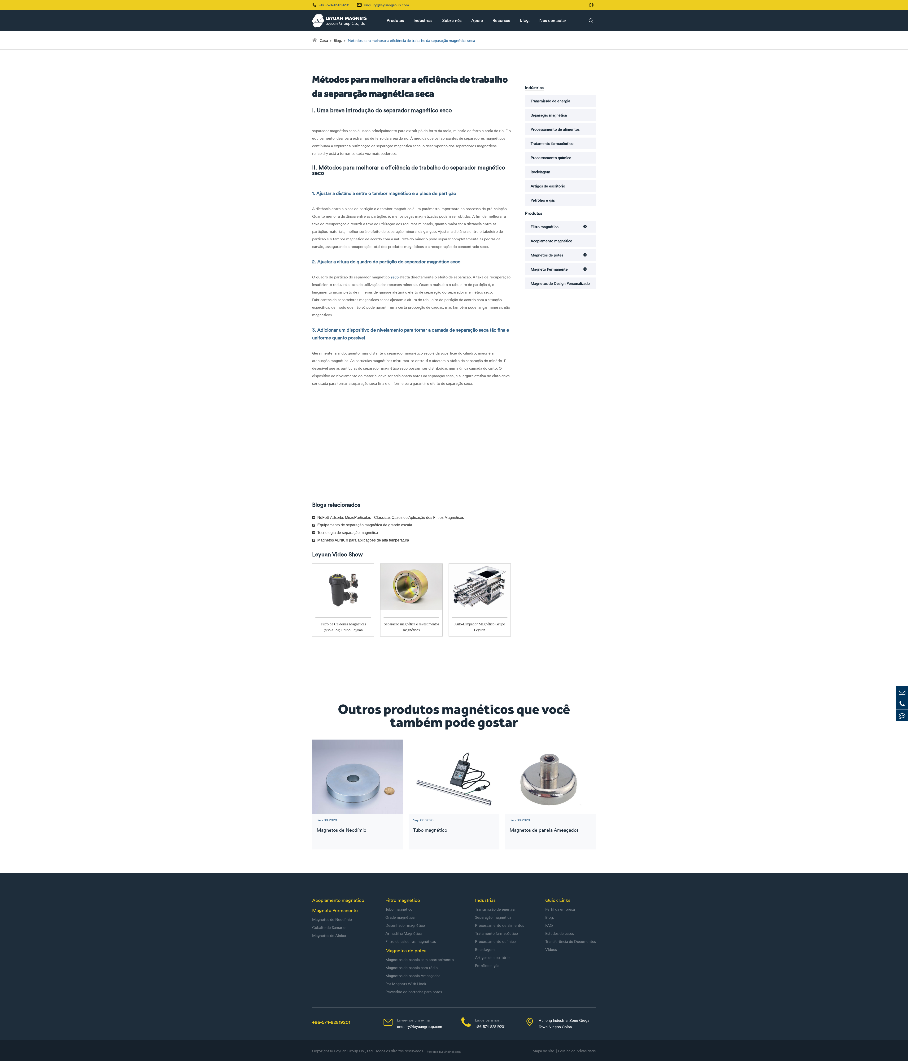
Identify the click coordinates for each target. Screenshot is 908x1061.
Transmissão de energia (550, 101)
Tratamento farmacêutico (552, 143)
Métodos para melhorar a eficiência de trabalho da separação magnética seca (411, 40)
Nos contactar (552, 20)
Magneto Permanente (549, 269)
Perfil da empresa (560, 909)
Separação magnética (549, 115)
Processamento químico (551, 157)
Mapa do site (544, 1050)
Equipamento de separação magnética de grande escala (364, 525)
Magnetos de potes (547, 255)
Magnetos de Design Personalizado (560, 283)
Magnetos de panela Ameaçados (544, 830)
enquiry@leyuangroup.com (386, 5)
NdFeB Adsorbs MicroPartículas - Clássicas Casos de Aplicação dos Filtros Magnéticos (390, 517)
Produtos (395, 20)
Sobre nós (452, 20)
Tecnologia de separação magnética (347, 533)
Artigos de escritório (548, 186)
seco (395, 277)
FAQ (549, 925)
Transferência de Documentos (570, 941)
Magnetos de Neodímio (341, 830)
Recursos (501, 20)
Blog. (525, 20)
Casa (324, 40)
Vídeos (551, 949)
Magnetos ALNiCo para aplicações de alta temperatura (363, 540)
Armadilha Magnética (403, 933)
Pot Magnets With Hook (405, 983)
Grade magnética (400, 917)
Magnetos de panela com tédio (411, 967)
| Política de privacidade (576, 1050)
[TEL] (902, 704)
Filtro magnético (545, 226)
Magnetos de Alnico (329, 935)
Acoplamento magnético (551, 240)
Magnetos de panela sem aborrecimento (419, 959)
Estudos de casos (559, 933)
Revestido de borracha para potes (413, 991)
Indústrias (423, 20)
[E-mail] (902, 692)
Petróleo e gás (543, 200)
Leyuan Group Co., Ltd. (354, 1050)
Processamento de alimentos (555, 129)
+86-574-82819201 (331, 1022)
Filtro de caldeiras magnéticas (410, 941)
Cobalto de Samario (328, 927)
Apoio (477, 20)
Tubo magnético (430, 830)
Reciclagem (540, 171)
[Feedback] (902, 715)
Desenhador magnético (405, 925)
